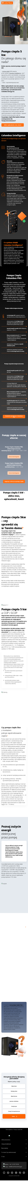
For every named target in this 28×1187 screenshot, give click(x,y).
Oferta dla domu (5, 1140)
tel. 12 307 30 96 (14, 1164)
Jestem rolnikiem (14, 1101)
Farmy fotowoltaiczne (14, 1111)
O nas (3, 1156)
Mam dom (14, 1086)
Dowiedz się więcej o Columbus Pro (14, 416)
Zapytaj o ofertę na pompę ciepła (14, 481)
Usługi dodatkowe (6, 1144)
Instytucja (14, 1106)
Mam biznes (14, 1096)
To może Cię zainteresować (8, 1152)
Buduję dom (14, 1091)
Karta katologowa (14, 456)
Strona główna (9, 1129)
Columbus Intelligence (15, 73)
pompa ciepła (5, 71)
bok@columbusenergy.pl (15, 1166)
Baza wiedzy (4, 1148)
